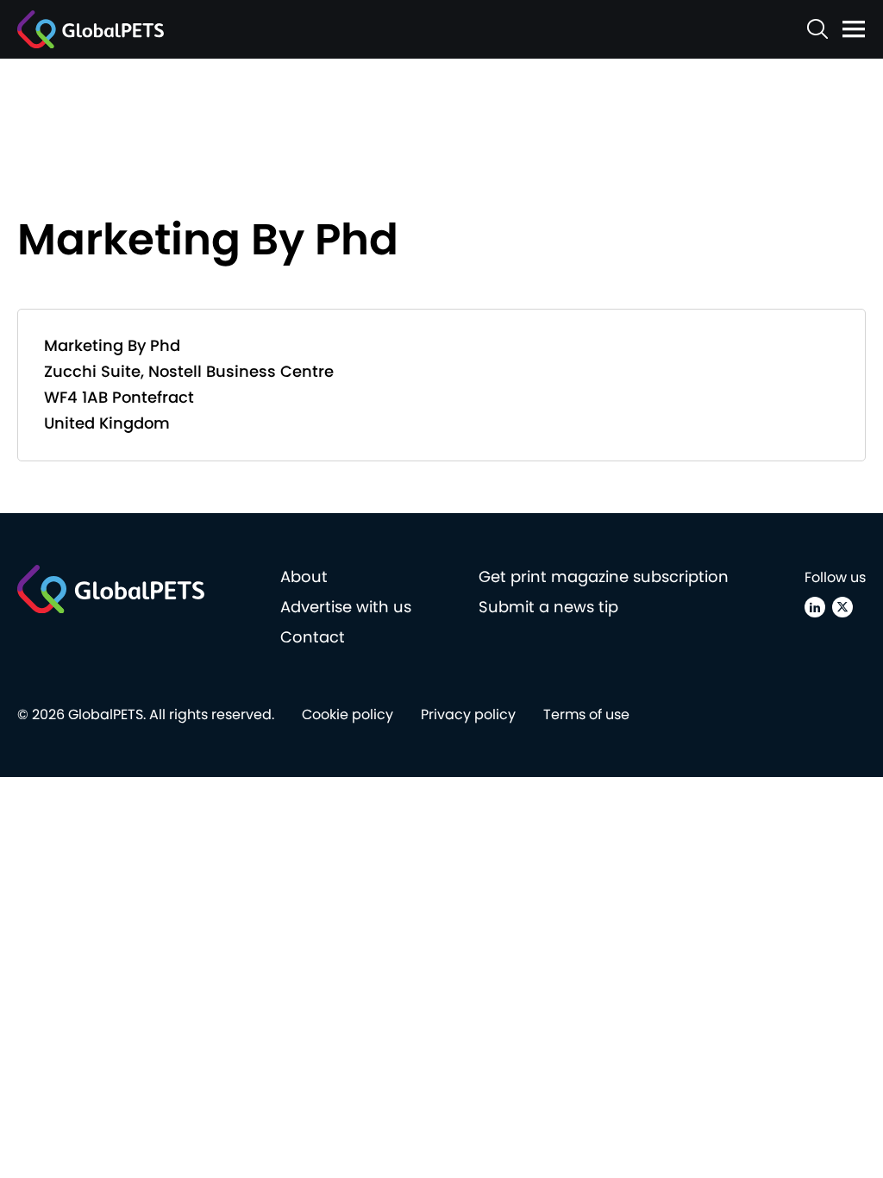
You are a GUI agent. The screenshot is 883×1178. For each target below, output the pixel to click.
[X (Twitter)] (842, 607)
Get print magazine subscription (604, 576)
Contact (312, 637)
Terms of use (586, 714)
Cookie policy (347, 714)
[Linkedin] (815, 607)
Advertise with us (345, 606)
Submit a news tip (548, 606)
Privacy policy (468, 714)
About (304, 576)
